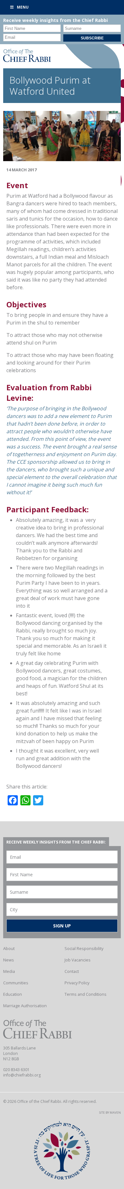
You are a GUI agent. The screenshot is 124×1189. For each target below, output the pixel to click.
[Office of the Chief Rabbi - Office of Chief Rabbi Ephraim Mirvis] (27, 60)
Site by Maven (110, 1112)
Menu (23, 7)
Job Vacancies (78, 960)
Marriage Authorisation (25, 1005)
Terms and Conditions (86, 994)
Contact (72, 971)
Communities (15, 983)
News (8, 960)
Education (12, 994)
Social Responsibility (84, 948)
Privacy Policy (77, 983)
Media (9, 971)
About (9, 948)
